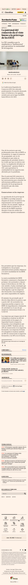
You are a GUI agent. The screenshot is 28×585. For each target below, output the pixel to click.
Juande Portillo (5, 373)
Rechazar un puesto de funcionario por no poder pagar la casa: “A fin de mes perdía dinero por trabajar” (14, 462)
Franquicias (23, 23)
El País (24, 15)
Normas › (24, 350)
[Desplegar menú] (3, 12)
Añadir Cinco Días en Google (10, 82)
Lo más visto (5, 476)
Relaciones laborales (17, 380)
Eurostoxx (8, 496)
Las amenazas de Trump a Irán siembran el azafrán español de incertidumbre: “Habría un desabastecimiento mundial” (11, 455)
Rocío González (14, 72)
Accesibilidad (5, 573)
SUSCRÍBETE (20, 12)
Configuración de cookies (9, 571)
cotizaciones (5, 531)
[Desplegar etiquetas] (25, 381)
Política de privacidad (19, 571)
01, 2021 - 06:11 (16, 74)
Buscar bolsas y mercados (9, 489)
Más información (5, 387)
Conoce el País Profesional (14, 537)
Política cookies (18, 569)
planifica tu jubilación (5, 526)
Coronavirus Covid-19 (7, 380)
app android (22, 531)
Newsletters (16, 573)
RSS (12, 573)
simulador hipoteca (14, 519)
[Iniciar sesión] (25, 12)
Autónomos (4, 23)
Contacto (8, 569)
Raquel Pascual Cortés (15, 364)
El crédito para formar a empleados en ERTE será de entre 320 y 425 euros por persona (18, 360)
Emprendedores (15, 23)
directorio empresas (22, 526)
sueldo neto (22, 519)
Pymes (9, 23)
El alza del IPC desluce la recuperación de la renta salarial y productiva (13, 370)
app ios (14, 531)
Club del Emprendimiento (22, 20)
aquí (24, 391)
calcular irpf (5, 519)
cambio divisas (14, 525)
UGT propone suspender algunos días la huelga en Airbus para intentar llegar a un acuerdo (14, 448)
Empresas (4, 27)
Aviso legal (12, 569)
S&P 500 (14, 9)
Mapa (10, 573)
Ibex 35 (3, 9)
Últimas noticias (6, 444)
